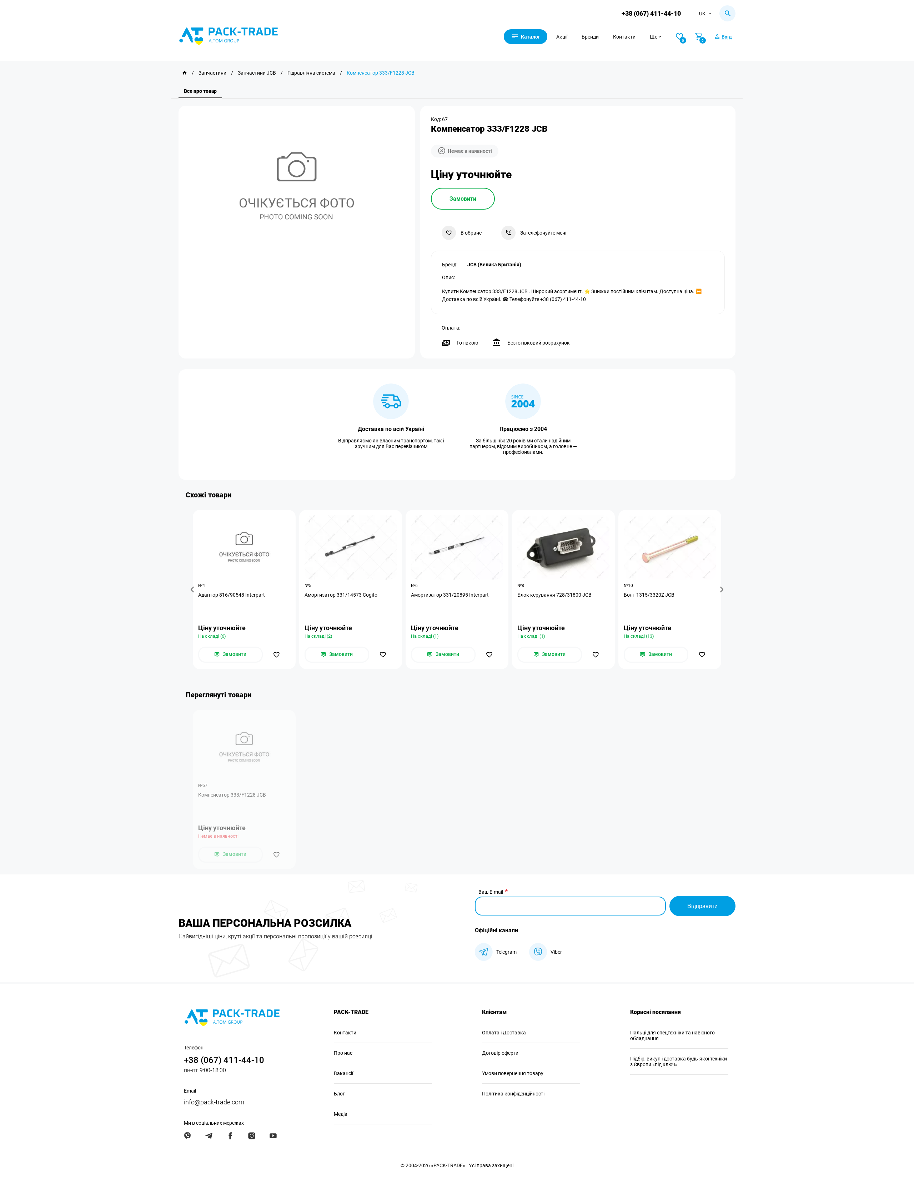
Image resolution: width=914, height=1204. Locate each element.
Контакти (624, 37)
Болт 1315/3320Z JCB (649, 595)
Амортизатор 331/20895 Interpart (450, 595)
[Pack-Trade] (185, 72)
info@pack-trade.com (214, 1102)
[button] (193, 589)
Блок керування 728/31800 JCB (554, 595)
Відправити (702, 906)
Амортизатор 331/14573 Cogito (341, 595)
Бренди (590, 37)
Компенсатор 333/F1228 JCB (232, 795)
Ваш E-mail (490, 892)
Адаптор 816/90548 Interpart (231, 595)
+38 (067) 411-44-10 (651, 13)
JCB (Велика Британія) (494, 264)
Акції (561, 37)
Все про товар (200, 91)
